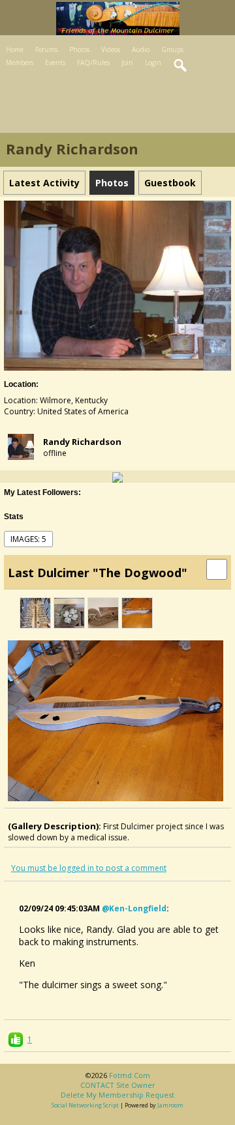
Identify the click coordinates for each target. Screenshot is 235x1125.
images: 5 (28, 539)
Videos (110, 49)
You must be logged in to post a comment (88, 868)
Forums (46, 49)
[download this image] (216, 568)
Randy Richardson (82, 442)
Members (19, 62)
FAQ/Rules (93, 62)
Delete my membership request (117, 1095)
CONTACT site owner (117, 1085)
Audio (140, 49)
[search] (181, 66)
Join (127, 62)
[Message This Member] (117, 476)
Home (15, 49)
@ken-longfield (134, 908)
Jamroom (170, 1105)
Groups (172, 49)
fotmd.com (129, 1075)
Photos (79, 49)
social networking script (85, 1105)
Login (153, 62)
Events (55, 62)
